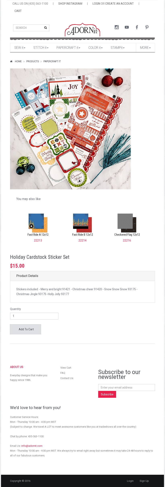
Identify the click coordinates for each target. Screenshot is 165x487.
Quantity (15, 309)
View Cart (65, 367)
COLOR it (94, 48)
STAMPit (117, 48)
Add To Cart (26, 329)
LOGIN (96, 3)
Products (32, 61)
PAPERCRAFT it (67, 48)
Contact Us (66, 378)
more (144, 48)
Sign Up (144, 480)
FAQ (62, 372)
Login (130, 480)
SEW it (18, 48)
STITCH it (39, 48)
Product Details (27, 276)
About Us (16, 367)
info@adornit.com (31, 445)
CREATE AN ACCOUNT (119, 3)
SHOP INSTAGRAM (70, 3)
